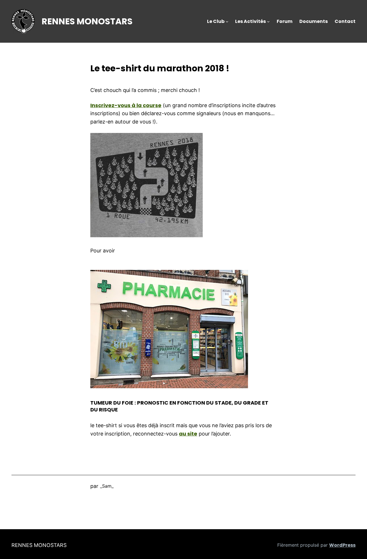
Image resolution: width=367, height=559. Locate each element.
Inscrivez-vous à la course (125, 105)
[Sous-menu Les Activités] (268, 21)
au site (188, 433)
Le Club (216, 21)
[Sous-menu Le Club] (227, 21)
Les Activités (250, 21)
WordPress (342, 545)
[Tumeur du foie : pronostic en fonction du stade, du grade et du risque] (169, 386)
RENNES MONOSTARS (87, 21)
